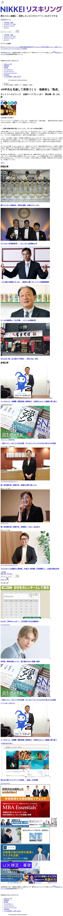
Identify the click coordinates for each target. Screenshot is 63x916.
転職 (23, 47)
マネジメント (8, 48)
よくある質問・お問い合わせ (12, 76)
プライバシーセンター (10, 73)
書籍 (47, 47)
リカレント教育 (53, 47)
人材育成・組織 (8, 22)
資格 (21, 47)
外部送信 (6, 75)
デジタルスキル (37, 47)
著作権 (6, 67)
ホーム (6, 83)
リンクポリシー (8, 69)
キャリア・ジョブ (9, 26)
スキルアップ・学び (10, 24)
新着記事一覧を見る (6, 574)
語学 (31, 47)
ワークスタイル (17, 48)
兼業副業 (27, 47)
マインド (5, 47)
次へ (3, 162)
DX (2, 47)
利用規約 (6, 66)
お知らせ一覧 (8, 64)
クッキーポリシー (9, 71)
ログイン (8, 19)
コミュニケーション (14, 47)
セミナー (6, 27)
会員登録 (3, 19)
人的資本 (24, 48)
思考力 (44, 47)
